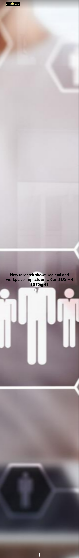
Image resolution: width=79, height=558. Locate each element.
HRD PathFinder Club (57, 3)
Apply (65, 3)
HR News (71, 3)
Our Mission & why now (35, 3)
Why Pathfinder (46, 3)
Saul (39, 289)
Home (26, 3)
